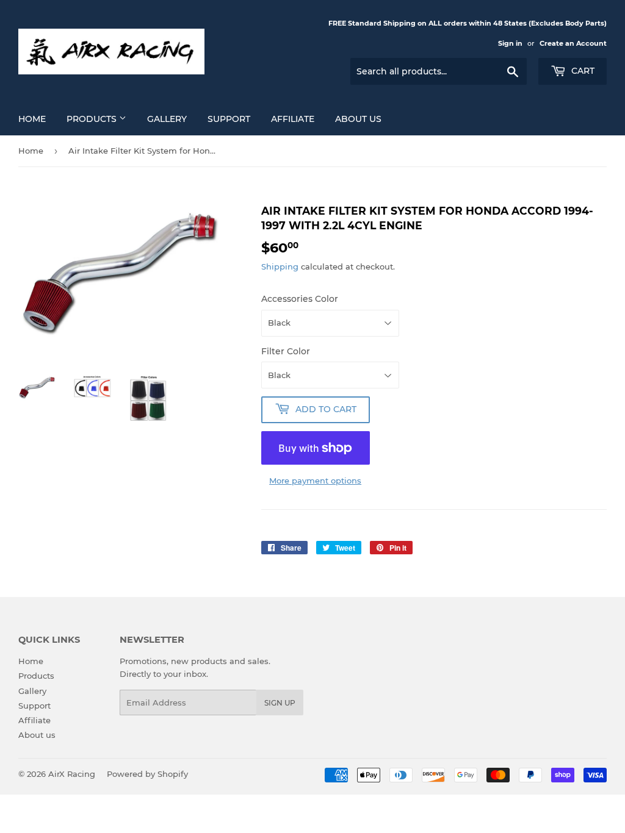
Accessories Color (299, 298)
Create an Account (573, 43)
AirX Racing (71, 774)
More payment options (315, 480)
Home (32, 118)
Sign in (510, 43)
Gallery (167, 118)
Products (93, 118)
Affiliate (292, 118)
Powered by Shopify (147, 774)
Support (229, 118)
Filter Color (285, 351)
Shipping (279, 266)
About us (358, 118)
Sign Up (279, 702)
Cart (581, 70)
